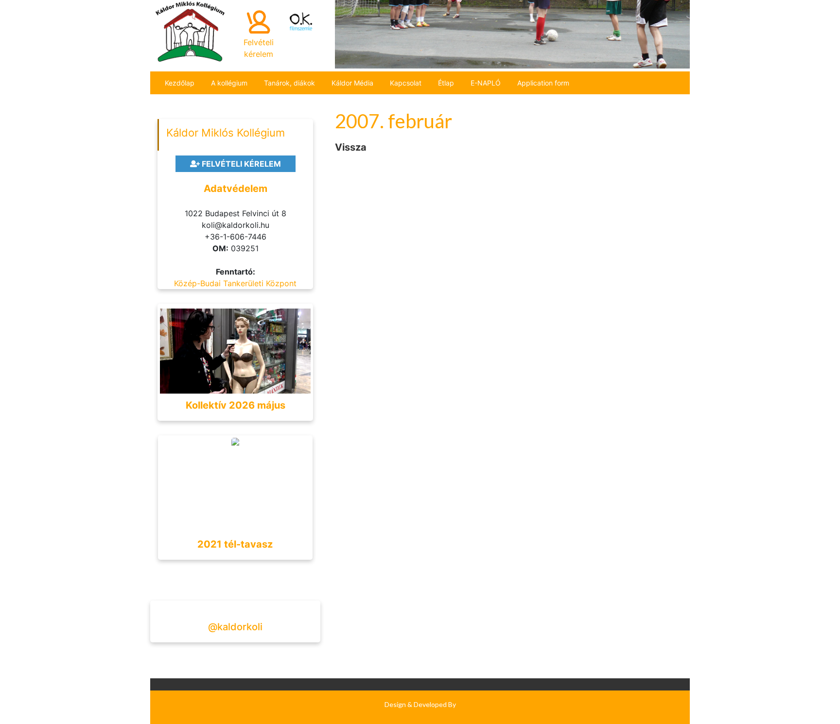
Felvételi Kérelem (240, 164)
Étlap (446, 83)
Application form (543, 83)
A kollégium (229, 83)
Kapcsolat (405, 83)
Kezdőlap (179, 83)
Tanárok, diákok (289, 83)
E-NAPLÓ (486, 83)
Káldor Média (352, 83)
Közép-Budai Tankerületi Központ (235, 283)
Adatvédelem (235, 188)
